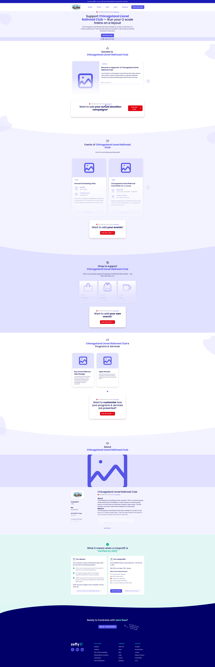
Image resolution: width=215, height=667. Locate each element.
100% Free (121, 646)
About (115, 7)
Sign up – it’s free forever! (107, 627)
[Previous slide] (67, 80)
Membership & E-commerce (101, 655)
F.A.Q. (136, 660)
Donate (90, 7)
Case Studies (138, 658)
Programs (125, 7)
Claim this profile (138, 7)
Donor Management (99, 660)
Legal (120, 655)
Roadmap (121, 660)
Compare (137, 646)
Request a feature (139, 655)
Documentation (139, 649)
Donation (96, 646)
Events (99, 7)
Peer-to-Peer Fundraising (100, 652)
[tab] (107, 391)
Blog (120, 652)
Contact (137, 652)
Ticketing (96, 649)
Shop (107, 7)
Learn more (116, 12)
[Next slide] (148, 80)
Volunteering (97, 658)
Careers (121, 658)
